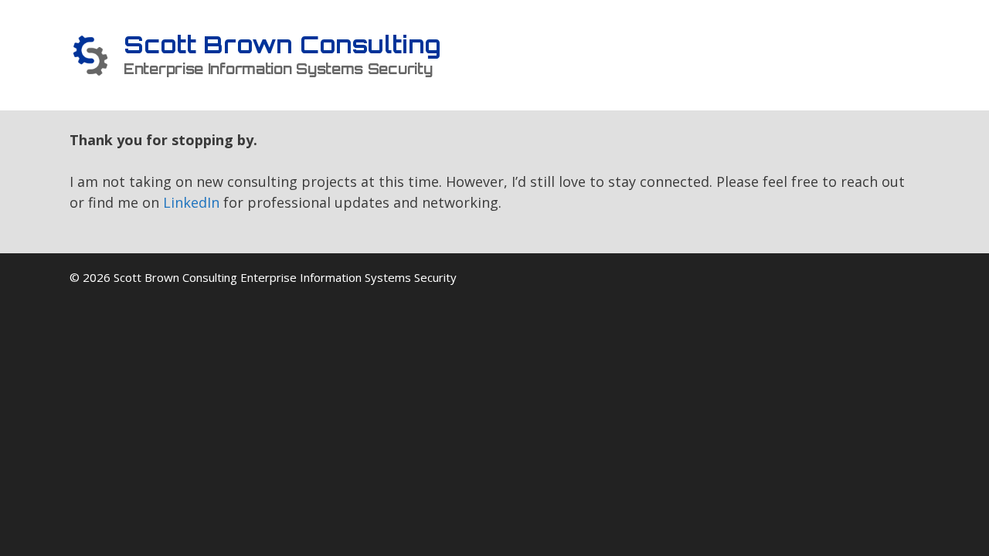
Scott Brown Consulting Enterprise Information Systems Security (285, 277)
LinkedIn (191, 202)
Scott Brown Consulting (282, 44)
